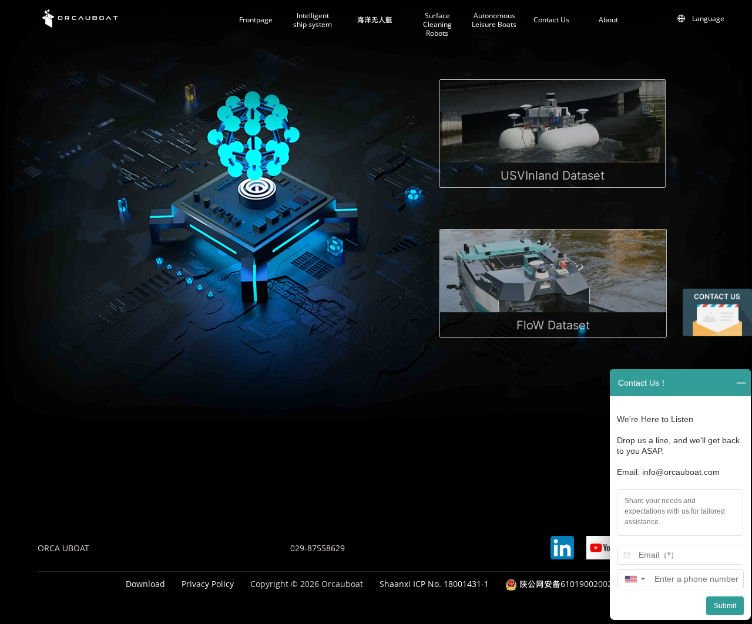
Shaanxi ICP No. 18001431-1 (434, 583)
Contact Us (551, 20)
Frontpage (256, 20)
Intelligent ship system (312, 20)
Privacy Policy (208, 583)
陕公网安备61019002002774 (571, 583)
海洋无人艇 (374, 20)
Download (145, 583)
